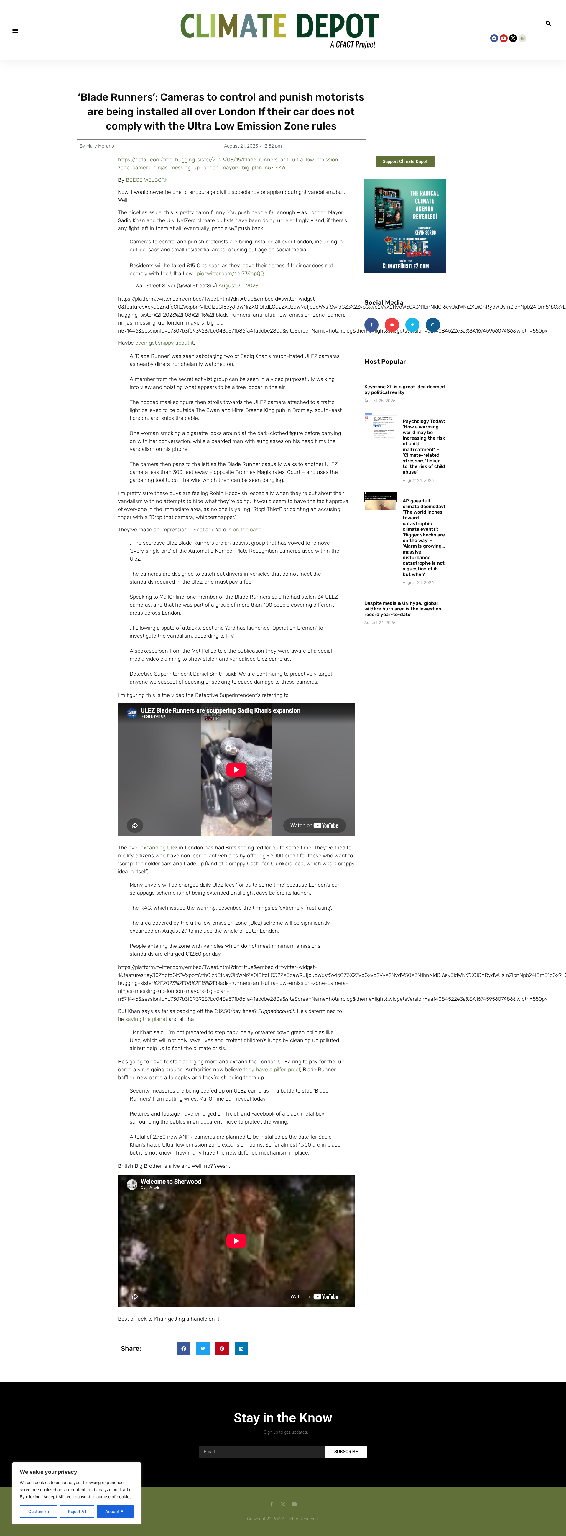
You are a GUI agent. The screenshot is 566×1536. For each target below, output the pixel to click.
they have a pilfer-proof (271, 1069)
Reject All (77, 1511)
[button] (15, 30)
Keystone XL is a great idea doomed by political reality (404, 389)
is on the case (244, 529)
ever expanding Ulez (153, 847)
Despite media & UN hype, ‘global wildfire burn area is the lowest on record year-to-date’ (402, 608)
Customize (38, 1511)
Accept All (115, 1511)
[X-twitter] (513, 38)
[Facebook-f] (371, 325)
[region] (77, 1493)
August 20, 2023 (238, 285)
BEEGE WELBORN (147, 180)
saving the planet (146, 1019)
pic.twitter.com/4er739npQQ (230, 273)
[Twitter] (412, 325)
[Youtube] (504, 38)
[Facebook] (494, 38)
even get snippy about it (164, 343)
